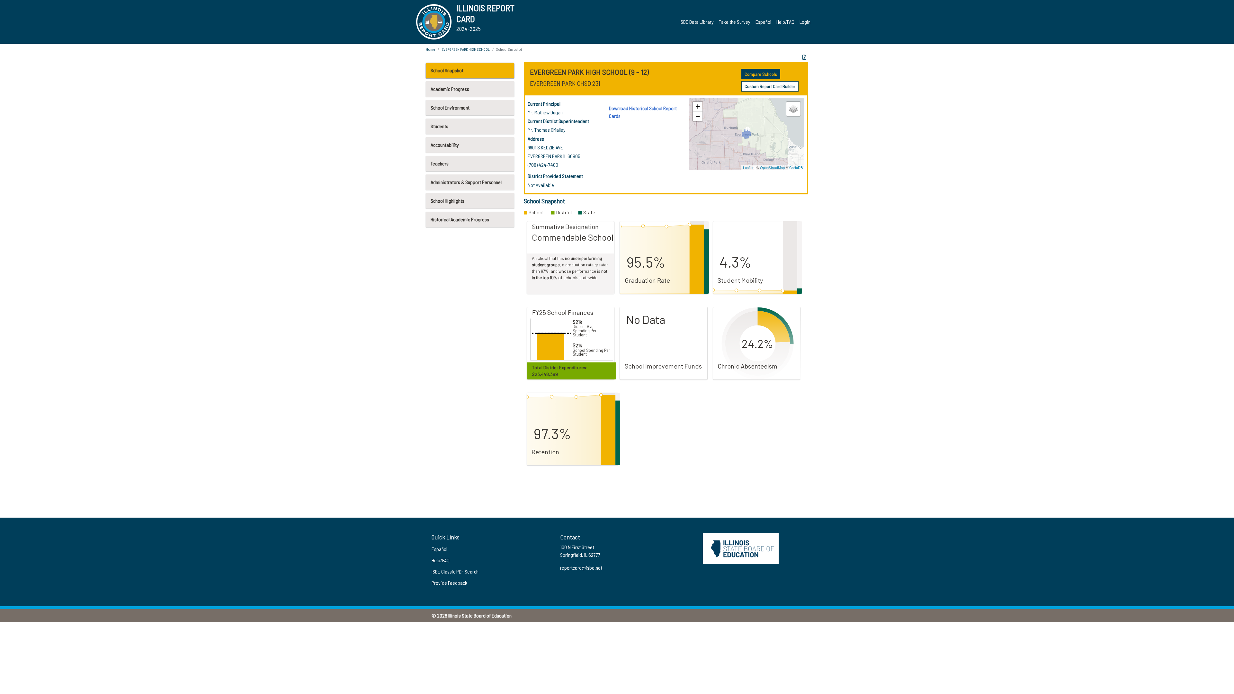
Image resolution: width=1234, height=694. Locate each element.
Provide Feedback (449, 583)
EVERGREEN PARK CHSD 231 (565, 83)
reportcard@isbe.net (581, 568)
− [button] (698, 116)
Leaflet (748, 167)
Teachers (440, 163)
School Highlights (447, 201)
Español (763, 22)
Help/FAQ (785, 22)
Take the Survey (734, 22)
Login (805, 22)
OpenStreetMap (772, 167)
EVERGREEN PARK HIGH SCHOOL (466, 49)
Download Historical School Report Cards (643, 112)
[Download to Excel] (804, 57)
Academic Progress (450, 89)
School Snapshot (447, 70)
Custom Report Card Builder (770, 86)
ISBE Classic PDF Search (455, 571)
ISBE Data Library (697, 22)
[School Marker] (747, 130)
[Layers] (793, 109)
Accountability (445, 145)
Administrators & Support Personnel (466, 182)
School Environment (450, 107)
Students (439, 126)
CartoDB (796, 167)
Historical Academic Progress (460, 219)
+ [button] (698, 106)
